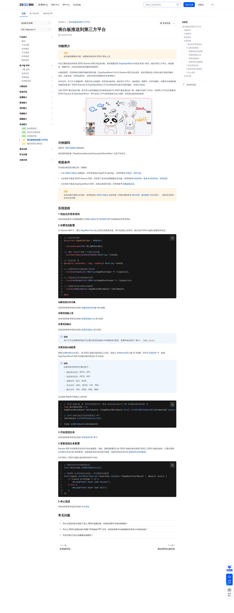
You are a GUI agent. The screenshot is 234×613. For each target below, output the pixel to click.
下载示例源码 (70, 147)
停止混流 (85, 506)
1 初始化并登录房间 (194, 44)
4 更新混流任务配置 (194, 69)
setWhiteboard (69, 352)
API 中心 (66, 4)
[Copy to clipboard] (172, 238)
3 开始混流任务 (192, 65)
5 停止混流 (190, 72)
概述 (23, 41)
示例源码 (187, 34)
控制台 (201, 4)
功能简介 (187, 30)
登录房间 (103, 219)
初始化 (93, 219)
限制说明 (25, 60)
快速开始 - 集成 (140, 178)
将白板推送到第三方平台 (37, 139)
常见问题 (77, 4)
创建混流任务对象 (89, 307)
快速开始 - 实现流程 (158, 178)
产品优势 (25, 52)
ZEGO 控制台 (71, 173)
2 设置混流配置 (192, 48)
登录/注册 (189, 4)
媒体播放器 (32, 128)
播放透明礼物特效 (34, 143)
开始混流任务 (87, 437)
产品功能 (25, 45)
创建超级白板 (128, 183)
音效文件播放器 (33, 132)
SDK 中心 (55, 4)
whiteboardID (122, 352)
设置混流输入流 (88, 318)
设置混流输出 (87, 329)
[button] (117, 523)
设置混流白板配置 (196, 62)
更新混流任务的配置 (137, 451)
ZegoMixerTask (87, 230)
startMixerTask (64, 451)
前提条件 (153, 352)
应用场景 (25, 56)
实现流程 (187, 41)
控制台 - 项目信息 (133, 173)
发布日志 (25, 73)
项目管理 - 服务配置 (140, 194)
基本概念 (25, 48)
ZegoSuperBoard (126, 63)
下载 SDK (26, 69)
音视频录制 (32, 136)
